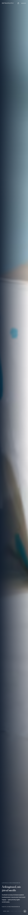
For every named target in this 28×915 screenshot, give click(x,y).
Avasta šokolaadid (10, 906)
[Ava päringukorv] (18, 3)
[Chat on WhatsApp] (25, 911)
